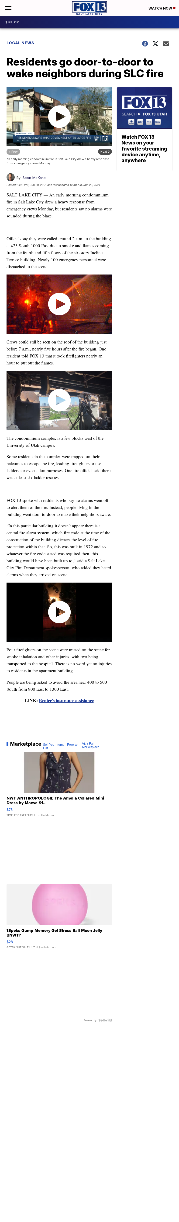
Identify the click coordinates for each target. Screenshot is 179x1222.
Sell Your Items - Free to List (60, 746)
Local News (20, 43)
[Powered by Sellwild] (105, 1020)
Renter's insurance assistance (66, 700)
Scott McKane (34, 177)
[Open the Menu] (7, 8)
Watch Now (160, 8)
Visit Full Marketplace (91, 745)
